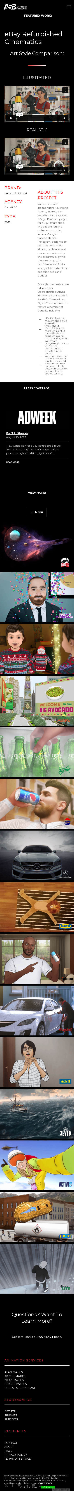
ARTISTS (9, 1411)
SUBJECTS (11, 1419)
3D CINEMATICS (15, 1376)
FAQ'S (8, 1451)
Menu (39, 512)
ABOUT (9, 1447)
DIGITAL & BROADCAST (19, 1388)
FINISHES (10, 1415)
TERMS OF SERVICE (17, 1458)
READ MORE (12, 462)
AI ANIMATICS (13, 1372)
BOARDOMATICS (15, 1384)
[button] (69, 6)
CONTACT (46, 1336)
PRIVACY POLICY (15, 1455)
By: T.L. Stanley (17, 433)
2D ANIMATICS (14, 1380)
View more (46, 1483)
